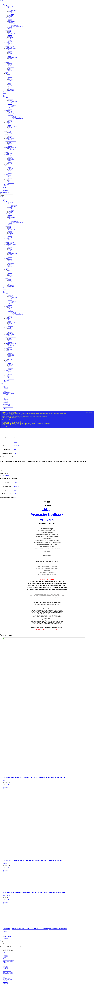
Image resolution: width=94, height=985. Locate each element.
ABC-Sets (10, 6)
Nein (15, 449)
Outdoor (10, 36)
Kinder (12, 14)
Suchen (2, 195)
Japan (15, 456)
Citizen (15, 442)
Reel (9, 88)
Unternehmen (6, 91)
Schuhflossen (14, 10)
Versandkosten (5, 475)
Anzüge (10, 63)
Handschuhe (11, 65)
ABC (7, 5)
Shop (4, 4)
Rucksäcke (10, 79)
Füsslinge (10, 64)
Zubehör (10, 16)
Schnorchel (10, 15)
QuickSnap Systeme (12, 57)
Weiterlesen (5, 787)
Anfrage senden (88, 412)
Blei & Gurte (8, 38)
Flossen (10, 7)
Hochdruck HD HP (15, 25)
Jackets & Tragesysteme (11, 54)
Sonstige (7, 72)
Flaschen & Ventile (10, 46)
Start (4, 2)
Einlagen (10, 43)
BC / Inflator (14, 23)
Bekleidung (8, 30)
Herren (9, 32)
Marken (10, 35)
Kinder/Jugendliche (12, 33)
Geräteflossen (14, 9)
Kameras (7, 59)
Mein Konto (5, 187)
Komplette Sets (11, 21)
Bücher (7, 42)
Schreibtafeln (11, 90)
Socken (9, 69)
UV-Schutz (10, 37)
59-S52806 (16, 445)
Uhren (7, 82)
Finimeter (10, 51)
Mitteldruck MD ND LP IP (17, 26)
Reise (9, 78)
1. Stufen (10, 19)
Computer (10, 49)
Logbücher (10, 44)
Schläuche (10, 22)
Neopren (7, 62)
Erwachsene (13, 12)
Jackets (9, 56)
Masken (10, 11)
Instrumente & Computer (11, 48)
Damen (9, 31)
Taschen (10, 27)
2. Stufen (10, 20)
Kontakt (4, 93)
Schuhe (9, 68)
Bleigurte (10, 40)
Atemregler (8, 17)
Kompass (10, 52)
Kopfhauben (11, 67)
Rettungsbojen (11, 89)
